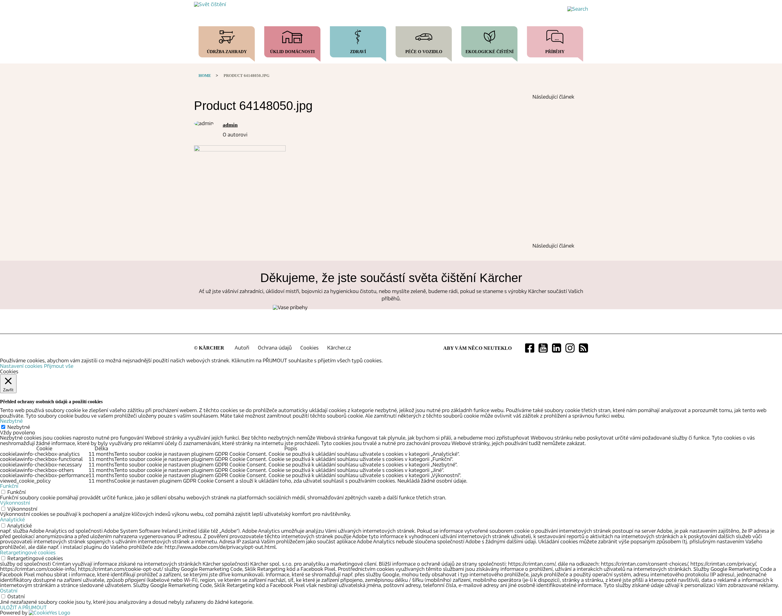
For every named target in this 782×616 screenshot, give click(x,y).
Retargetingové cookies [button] (28, 552)
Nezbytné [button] (11, 421)
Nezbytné (18, 427)
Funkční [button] (9, 486)
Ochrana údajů (275, 348)
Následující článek (553, 97)
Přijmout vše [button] (58, 366)
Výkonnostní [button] (15, 503)
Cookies (309, 348)
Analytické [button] (12, 519)
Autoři (242, 348)
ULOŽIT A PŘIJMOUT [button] (23, 607)
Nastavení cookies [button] (21, 366)
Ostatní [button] (8, 591)
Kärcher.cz (339, 348)
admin (230, 125)
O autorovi (235, 135)
